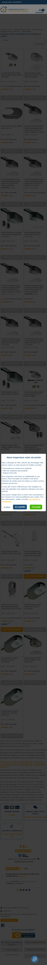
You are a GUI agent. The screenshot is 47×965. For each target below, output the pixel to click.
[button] (35, 959)
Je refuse (7, 507)
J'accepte (36, 507)
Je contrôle (20, 507)
